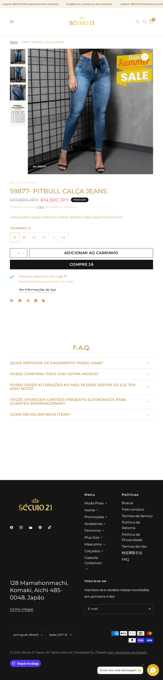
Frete (40, 207)
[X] (20, 300)
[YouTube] (33, 528)
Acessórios (93, 524)
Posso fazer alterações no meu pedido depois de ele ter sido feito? (72, 387)
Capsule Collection (93, 560)
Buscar (128, 503)
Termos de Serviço (137, 516)
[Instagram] (23, 527)
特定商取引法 (132, 553)
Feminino (92, 530)
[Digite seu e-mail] (149, 609)
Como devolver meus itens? (40, 414)
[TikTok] (52, 527)
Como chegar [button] (22, 609)
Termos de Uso (134, 546)
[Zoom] (144, 57)
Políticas (130, 494)
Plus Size (91, 537)
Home (89, 510)
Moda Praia (94, 503)
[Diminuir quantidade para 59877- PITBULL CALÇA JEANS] (13, 253)
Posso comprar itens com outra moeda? (54, 374)
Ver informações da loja (37, 289)
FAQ (125, 559)
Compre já (81, 264)
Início (13, 42)
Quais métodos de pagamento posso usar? (56, 363)
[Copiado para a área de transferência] (44, 300)
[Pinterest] (29, 300)
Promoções (94, 517)
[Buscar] (144, 21)
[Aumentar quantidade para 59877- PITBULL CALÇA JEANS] (24, 253)
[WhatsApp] (36, 300)
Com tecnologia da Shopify (127, 652)
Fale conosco (133, 509)
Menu (89, 494)
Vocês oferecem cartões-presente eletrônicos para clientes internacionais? (68, 401)
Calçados (92, 551)
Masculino (93, 544)
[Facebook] (12, 300)
